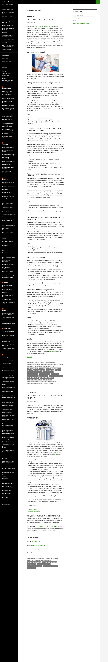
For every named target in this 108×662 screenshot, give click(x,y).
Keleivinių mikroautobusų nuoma (87, 1)
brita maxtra (50, 366)
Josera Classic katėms (6, 357)
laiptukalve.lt (5, 58)
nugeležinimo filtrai (48, 372)
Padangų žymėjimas (6, 211)
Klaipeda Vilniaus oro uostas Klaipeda (7, 54)
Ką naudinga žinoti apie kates (8, 186)
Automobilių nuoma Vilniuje (11, 2)
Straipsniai (33, 392)
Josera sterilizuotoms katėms (8, 360)
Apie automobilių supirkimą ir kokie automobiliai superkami (8, 41)
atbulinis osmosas (50, 362)
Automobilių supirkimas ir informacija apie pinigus (8, 50)
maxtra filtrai (50, 370)
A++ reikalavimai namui (7, 299)
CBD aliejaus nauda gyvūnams (8, 367)
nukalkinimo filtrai (45, 373)
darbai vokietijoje (6, 61)
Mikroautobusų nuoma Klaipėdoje (7, 22)
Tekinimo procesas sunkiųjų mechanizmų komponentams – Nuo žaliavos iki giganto (8, 125)
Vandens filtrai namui (42, 19)
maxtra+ (58, 370)
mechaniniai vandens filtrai (34, 372)
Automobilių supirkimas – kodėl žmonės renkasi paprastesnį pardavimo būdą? (8, 432)
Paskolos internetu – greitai (8, 483)
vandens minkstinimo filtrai (49, 381)
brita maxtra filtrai (32, 368)
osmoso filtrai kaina (33, 375)
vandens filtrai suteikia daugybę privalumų (46, 341)
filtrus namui (52, 351)
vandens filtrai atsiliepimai (56, 375)
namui (40, 45)
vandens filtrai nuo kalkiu (46, 377)
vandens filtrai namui (33, 377)
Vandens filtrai (31, 16)
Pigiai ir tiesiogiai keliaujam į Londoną (8, 29)
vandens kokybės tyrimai (34, 381)
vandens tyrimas (48, 383)
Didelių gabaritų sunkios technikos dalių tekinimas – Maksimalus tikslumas (8, 163)
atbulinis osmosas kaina (34, 364)
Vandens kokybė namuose (46, 26)
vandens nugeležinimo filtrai (35, 383)
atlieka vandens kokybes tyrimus (50, 364)
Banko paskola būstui (6, 490)
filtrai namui (35, 74)
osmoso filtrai (55, 373)
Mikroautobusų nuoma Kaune (7, 17)
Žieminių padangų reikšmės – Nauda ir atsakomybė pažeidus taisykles (8, 383)
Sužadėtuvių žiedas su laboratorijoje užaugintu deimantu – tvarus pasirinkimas (8, 463)
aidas (36, 22)
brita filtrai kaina (40, 366)
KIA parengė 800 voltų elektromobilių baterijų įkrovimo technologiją (7, 93)
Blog (28, 392)
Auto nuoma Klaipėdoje (7, 25)
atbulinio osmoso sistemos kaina (36, 362)
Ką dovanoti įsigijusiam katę (8, 370)
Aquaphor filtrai (32, 509)
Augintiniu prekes (8, 355)
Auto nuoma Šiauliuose (7, 9)
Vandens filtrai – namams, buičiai (44, 397)
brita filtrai (31, 366)
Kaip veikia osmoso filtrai (7, 241)
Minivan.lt (29, 357)
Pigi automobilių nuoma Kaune (8, 13)
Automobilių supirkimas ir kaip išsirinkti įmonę (8, 36)
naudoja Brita (54, 442)
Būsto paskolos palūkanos (7, 497)
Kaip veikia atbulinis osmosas (8, 264)
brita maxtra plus (44, 368)
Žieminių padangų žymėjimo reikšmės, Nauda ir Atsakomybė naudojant (8, 411)
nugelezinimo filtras (33, 373)
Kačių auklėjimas (5, 189)
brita (61, 364)
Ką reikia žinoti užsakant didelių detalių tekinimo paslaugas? (7, 291)
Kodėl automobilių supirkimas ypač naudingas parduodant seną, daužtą (8, 377)
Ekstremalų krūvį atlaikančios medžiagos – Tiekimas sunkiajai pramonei (8, 468)
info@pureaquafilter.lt (38, 545)
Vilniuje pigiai (67, 1)
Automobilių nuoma (57, 1)
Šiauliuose (74, 1)
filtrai (29, 370)
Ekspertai (6, 282)
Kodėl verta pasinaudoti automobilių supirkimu (8, 46)
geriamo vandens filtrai (39, 370)
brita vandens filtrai (55, 368)
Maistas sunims (7, 328)
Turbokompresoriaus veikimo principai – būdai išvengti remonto (8, 446)
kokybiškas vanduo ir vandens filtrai (45, 526)
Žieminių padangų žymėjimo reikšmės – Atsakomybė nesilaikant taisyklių (8, 437)
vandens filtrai (43, 375)
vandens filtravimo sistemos (35, 379)
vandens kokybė (48, 379)
